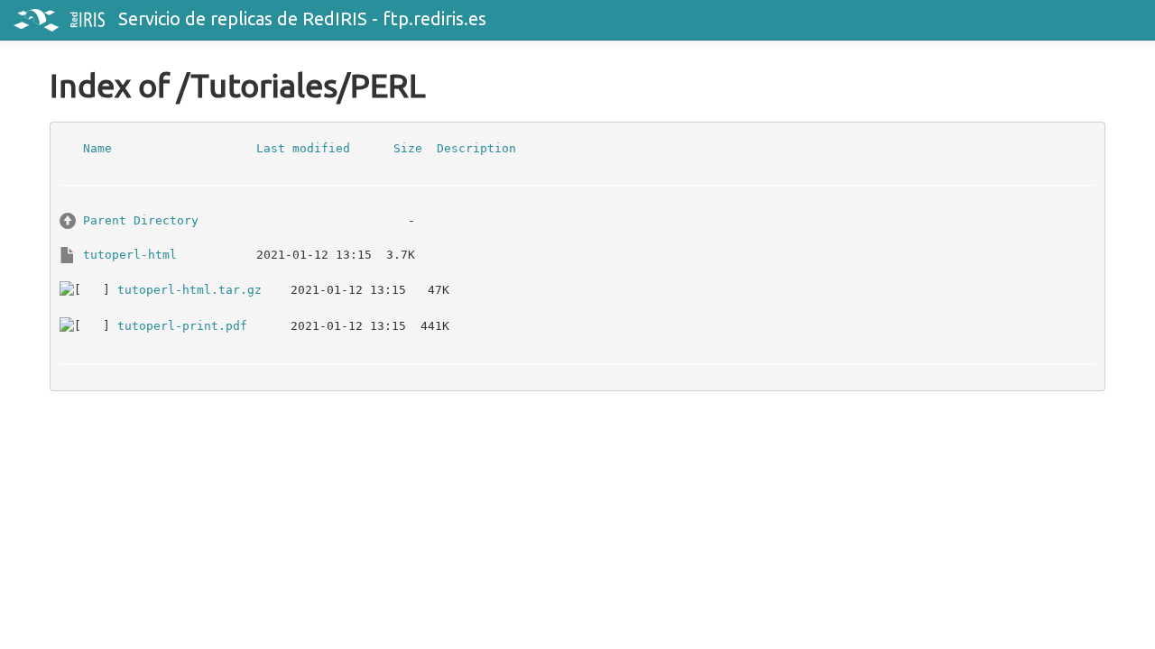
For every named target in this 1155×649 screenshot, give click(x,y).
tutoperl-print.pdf (182, 325)
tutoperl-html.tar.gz (189, 289)
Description (476, 147)
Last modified (303, 147)
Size (407, 147)
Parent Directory (141, 219)
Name (97, 147)
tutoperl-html (130, 254)
